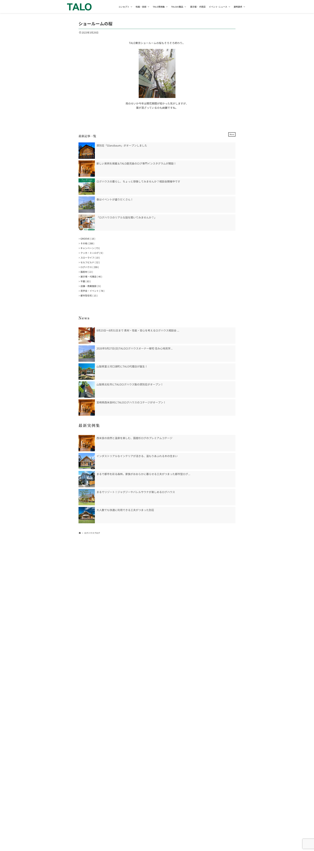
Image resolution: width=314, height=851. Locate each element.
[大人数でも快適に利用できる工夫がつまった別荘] (86, 515)
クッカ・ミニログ (91, 253)
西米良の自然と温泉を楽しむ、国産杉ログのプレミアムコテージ (134, 438)
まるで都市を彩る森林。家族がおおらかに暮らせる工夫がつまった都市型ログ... (143, 474)
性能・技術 (141, 7)
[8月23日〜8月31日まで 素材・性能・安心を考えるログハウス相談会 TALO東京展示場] (86, 335)
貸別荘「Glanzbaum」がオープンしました (121, 146)
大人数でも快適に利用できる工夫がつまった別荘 (125, 510)
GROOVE (87, 238)
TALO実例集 (159, 7)
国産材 (86, 272)
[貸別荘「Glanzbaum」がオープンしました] (86, 150)
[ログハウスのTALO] (79, 6)
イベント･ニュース (218, 7)
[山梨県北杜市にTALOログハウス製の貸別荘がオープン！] (86, 389)
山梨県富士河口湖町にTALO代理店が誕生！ (122, 366)
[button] (131, 7)
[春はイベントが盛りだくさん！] (86, 204)
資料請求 (238, 7)
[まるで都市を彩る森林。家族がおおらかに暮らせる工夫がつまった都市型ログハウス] (86, 479)
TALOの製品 (177, 7)
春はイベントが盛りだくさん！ (114, 199)
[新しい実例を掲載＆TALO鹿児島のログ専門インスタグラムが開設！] (86, 168)
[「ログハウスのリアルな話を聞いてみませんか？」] (86, 222)
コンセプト (123, 7)
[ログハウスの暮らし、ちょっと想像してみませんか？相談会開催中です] (86, 186)
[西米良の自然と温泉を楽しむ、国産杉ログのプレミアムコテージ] (86, 443)
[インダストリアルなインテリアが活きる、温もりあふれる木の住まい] (86, 461)
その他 (86, 243)
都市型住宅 (88, 295)
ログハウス (88, 267)
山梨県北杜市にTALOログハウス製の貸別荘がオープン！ (129, 384)
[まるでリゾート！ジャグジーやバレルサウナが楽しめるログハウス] (86, 497)
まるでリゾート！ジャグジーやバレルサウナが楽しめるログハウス (135, 492)
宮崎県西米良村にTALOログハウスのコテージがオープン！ (131, 402)
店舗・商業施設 (90, 286)
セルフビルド (89, 262)
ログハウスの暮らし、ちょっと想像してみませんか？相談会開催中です (138, 181)
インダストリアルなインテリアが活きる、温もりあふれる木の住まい (137, 456)
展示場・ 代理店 (198, 7)
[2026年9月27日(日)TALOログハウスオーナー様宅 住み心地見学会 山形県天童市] (86, 353)
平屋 (84, 281)
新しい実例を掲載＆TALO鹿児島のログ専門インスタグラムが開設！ (136, 163)
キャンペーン (89, 248)
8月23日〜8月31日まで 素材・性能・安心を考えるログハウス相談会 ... (137, 330)
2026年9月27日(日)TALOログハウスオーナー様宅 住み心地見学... (134, 348)
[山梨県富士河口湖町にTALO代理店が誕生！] (86, 371)
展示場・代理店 (90, 276)
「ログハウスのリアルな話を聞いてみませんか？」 (126, 217)
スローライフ (89, 257)
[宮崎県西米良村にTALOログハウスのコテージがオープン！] (86, 407)
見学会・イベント (91, 291)
